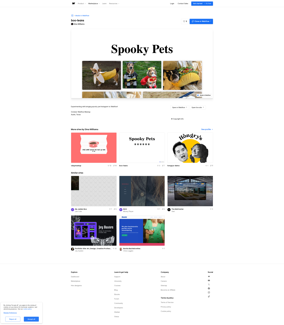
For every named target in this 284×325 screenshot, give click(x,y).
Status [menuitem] (116, 316)
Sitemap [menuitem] (164, 285)
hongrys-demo (173, 166)
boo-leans (123, 166)
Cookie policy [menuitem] (166, 311)
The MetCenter (177, 209)
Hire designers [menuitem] (76, 285)
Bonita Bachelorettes (131, 248)
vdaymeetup (76, 166)
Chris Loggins (128, 251)
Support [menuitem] (117, 277)
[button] (82, 3)
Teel (173, 211)
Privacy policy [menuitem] (166, 307)
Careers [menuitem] (164, 281)
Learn (104, 4)
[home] (73, 4)
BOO (125, 209)
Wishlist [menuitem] (117, 312)
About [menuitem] (163, 277)
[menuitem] (209, 276)
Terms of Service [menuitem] (167, 302)
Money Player (128, 211)
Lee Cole (78, 211)
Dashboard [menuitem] (75, 277)
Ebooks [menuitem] (117, 294)
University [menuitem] (118, 281)
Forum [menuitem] (116, 299)
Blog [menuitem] (116, 290)
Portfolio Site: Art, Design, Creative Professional (93, 248)
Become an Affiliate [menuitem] (168, 290)
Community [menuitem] (118, 303)
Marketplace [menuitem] (75, 281)
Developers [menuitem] (118, 308)
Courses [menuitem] (117, 285)
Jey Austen (79, 251)
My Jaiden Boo (81, 209)
